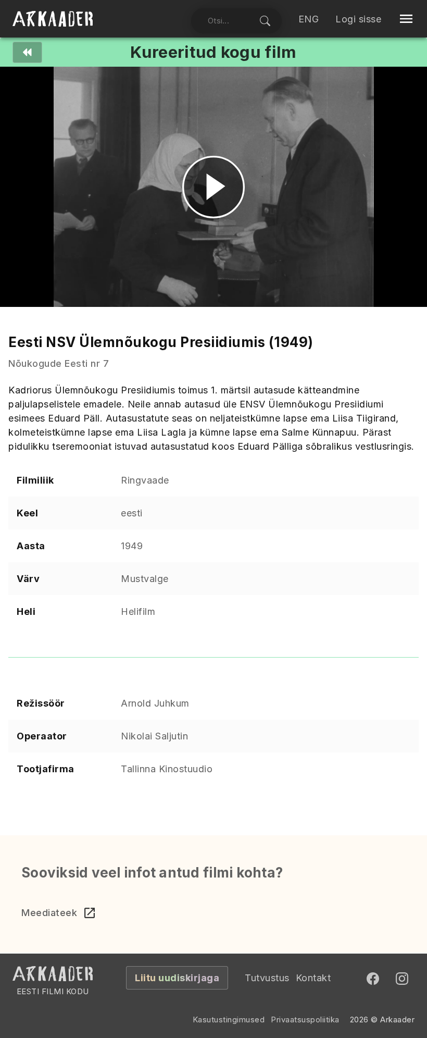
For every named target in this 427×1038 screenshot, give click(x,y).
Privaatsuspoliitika (305, 1019)
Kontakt (313, 977)
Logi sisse (358, 19)
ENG (308, 19)
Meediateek (49, 912)
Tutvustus (267, 977)
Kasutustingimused (229, 1019)
